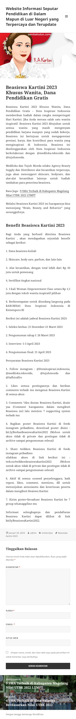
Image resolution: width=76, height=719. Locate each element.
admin (33, 532)
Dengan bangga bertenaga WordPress (24, 714)
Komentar (13, 567)
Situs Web (12, 638)
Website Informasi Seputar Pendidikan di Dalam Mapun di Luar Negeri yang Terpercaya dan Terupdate (32, 16)
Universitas (47, 532)
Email (10, 624)
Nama (10, 610)
